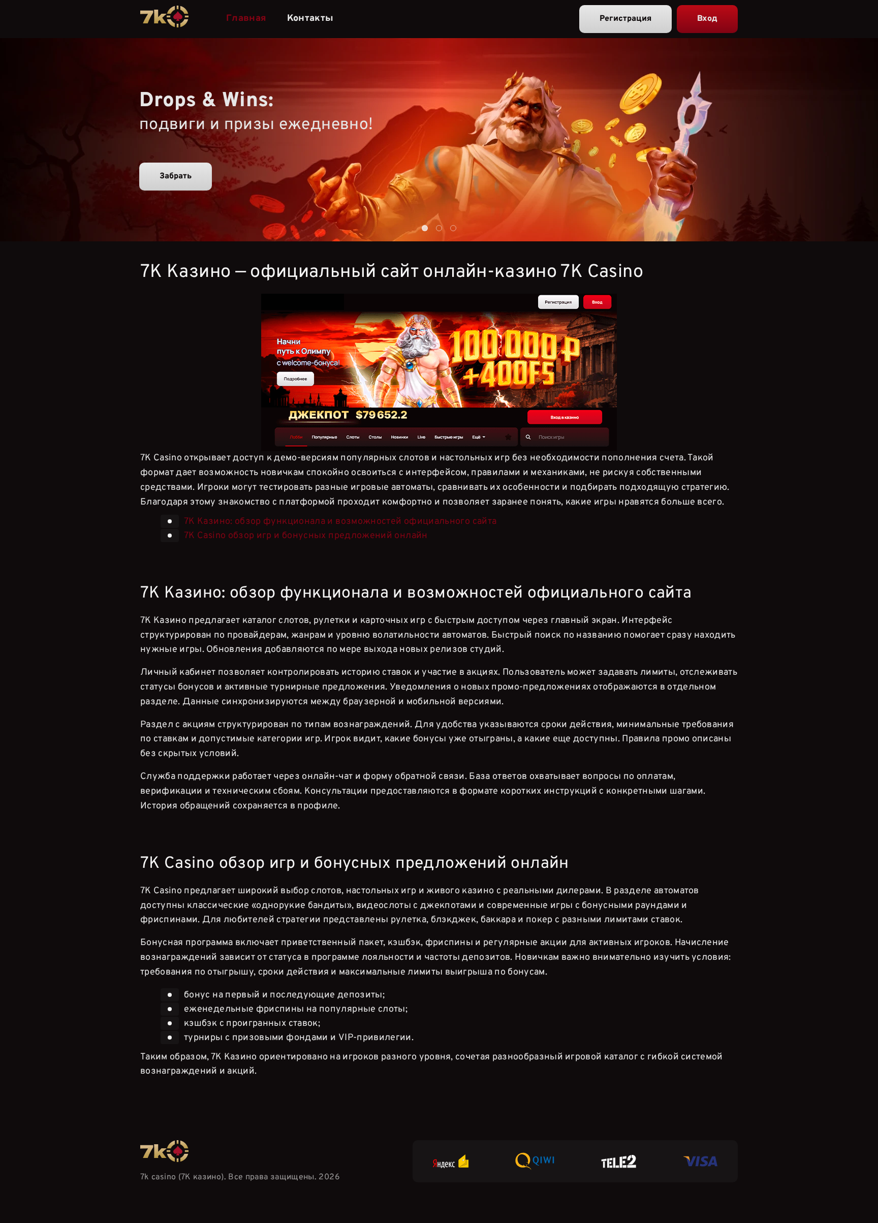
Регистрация (625, 19)
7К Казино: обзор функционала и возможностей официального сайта (340, 521)
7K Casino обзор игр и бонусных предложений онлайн (306, 536)
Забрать (176, 176)
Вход (707, 19)
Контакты (310, 18)
